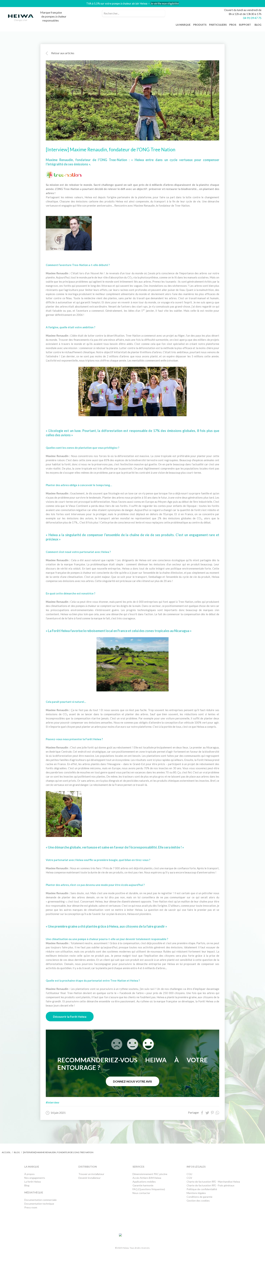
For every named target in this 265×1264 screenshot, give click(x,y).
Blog (17, 1152)
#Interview (52, 1102)
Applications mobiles (144, 1181)
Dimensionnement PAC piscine (149, 1174)
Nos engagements (34, 1177)
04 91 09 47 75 (252, 18)
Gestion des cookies (198, 1200)
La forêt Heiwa (32, 1181)
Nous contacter (141, 1192)
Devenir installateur (89, 1177)
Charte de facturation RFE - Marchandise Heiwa (213, 1181)
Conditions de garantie (199, 1196)
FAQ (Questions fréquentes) (148, 1189)
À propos (29, 1174)
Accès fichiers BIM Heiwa (146, 1177)
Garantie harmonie (142, 1185)
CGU (189, 1174)
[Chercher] (161, 13)
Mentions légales (196, 1192)
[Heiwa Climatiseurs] (21, 19)
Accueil (6, 1152)
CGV (189, 1177)
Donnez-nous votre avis (132, 1081)
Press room (30, 1207)
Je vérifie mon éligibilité (165, 3)
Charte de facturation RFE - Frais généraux (210, 1185)
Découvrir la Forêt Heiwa (69, 1016)
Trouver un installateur (91, 1174)
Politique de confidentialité (202, 1189)
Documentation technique (39, 1203)
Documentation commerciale (40, 1199)
